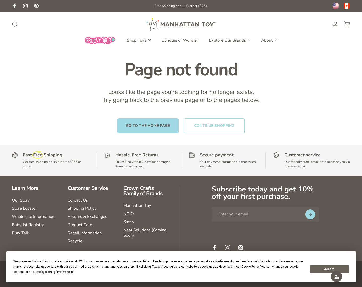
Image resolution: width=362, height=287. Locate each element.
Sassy (128, 222)
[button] (336, 276)
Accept (329, 269)
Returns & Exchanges (87, 216)
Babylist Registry (28, 225)
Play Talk (20, 233)
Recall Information (85, 233)
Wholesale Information (33, 216)
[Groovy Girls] (100, 40)
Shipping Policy (82, 208)
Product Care (80, 225)
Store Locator (24, 208)
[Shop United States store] (335, 5)
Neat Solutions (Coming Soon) (145, 233)
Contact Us (78, 200)
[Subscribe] (310, 214)
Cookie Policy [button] (250, 266)
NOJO (128, 214)
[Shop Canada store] (346, 5)
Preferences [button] (65, 272)
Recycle (75, 241)
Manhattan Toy (137, 205)
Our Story (21, 200)
